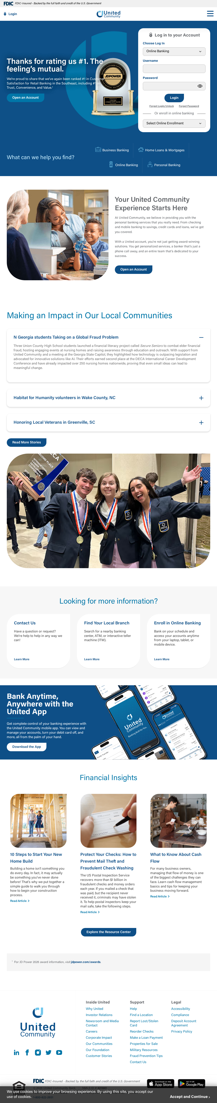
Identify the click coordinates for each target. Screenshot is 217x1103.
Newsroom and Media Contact (102, 1023)
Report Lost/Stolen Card (144, 1023)
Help (133, 1009)
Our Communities (99, 1044)
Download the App (26, 747)
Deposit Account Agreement (183, 1023)
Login (12, 14)
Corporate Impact (99, 1038)
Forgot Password (189, 106)
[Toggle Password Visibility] (200, 86)
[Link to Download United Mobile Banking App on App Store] (160, 1083)
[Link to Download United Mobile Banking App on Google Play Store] (191, 1083)
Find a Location (141, 1015)
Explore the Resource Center (108, 932)
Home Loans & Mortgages (165, 150)
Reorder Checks (142, 1031)
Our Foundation (97, 1050)
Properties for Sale (144, 1044)
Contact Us (138, 1062)
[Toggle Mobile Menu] (210, 14)
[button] (108, 355)
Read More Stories (26, 442)
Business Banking (115, 150)
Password (150, 78)
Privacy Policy (181, 1031)
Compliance (180, 1015)
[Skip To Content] (5, 1)
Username (150, 61)
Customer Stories (99, 1056)
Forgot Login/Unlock (161, 106)
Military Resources (144, 1050)
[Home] (108, 14)
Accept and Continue (189, 1097)
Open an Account (25, 98)
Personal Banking (167, 165)
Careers (91, 1031)
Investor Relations (99, 1015)
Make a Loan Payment (146, 1038)
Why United (94, 1009)
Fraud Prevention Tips (146, 1056)
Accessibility (180, 1009)
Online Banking (126, 165)
